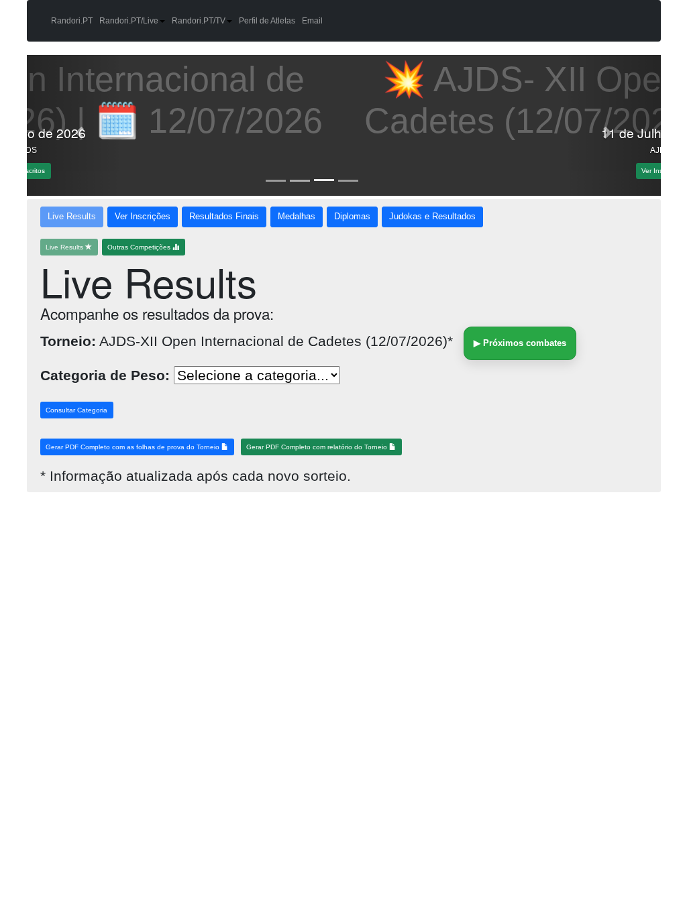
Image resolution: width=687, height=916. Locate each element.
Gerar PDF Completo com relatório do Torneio (317, 447)
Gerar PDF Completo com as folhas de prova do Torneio (133, 447)
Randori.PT (72, 20)
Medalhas (296, 216)
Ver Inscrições (142, 216)
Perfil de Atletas (267, 20)
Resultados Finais (224, 216)
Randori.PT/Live (128, 20)
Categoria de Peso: (105, 375)
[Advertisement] (127, 596)
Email (312, 20)
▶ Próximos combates (520, 343)
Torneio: (68, 341)
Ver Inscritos (344, 170)
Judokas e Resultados (432, 216)
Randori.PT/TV (198, 20)
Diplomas (352, 216)
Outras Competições (139, 247)
